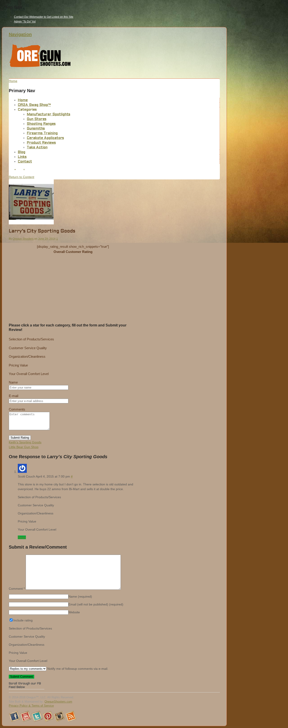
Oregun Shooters (23, 238)
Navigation (20, 34)
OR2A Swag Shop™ (34, 105)
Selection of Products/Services (31, 339)
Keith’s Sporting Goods (25, 442)
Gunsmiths (36, 128)
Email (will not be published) (95, 604)
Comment (17, 588)
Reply (22, 537)
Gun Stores (36, 119)
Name (13, 382)
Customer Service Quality (28, 348)
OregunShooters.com (58, 701)
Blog (21, 152)
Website (74, 612)
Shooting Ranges (41, 123)
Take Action (37, 147)
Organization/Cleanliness (27, 356)
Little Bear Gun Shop (23, 447)
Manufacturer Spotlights (48, 114)
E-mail (13, 396)
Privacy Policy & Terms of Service (31, 705)
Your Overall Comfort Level (29, 374)
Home (23, 100)
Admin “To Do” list (25, 21)
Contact (25, 161)
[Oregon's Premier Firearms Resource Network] (40, 67)
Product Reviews (41, 142)
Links (22, 157)
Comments (17, 409)
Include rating (23, 620)
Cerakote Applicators (45, 138)
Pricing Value (18, 365)
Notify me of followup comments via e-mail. (77, 668)
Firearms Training (42, 133)
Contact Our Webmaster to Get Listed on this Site (43, 16)
